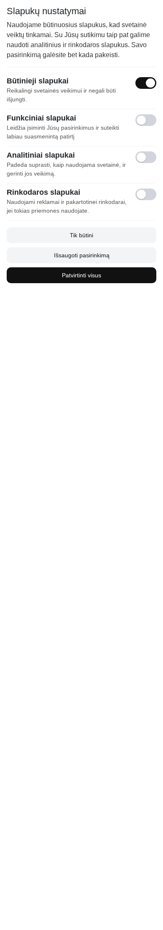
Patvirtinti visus (81, 275)
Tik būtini (81, 235)
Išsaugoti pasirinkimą (82, 255)
